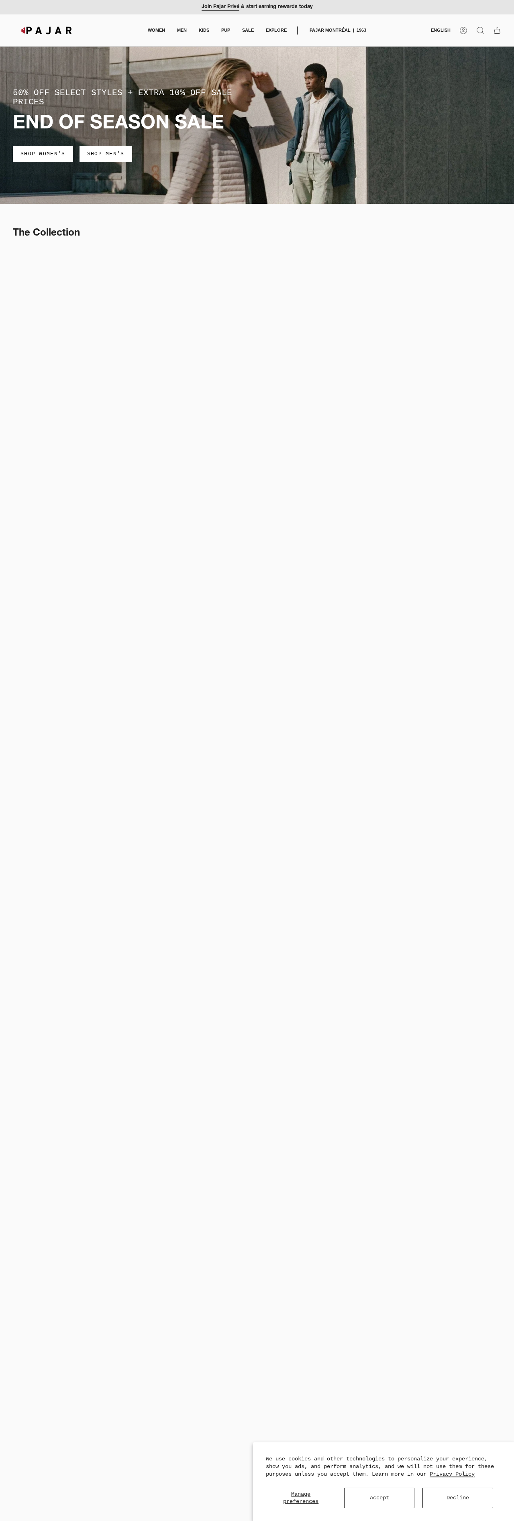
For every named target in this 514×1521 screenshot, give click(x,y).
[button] (156, 30)
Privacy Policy (452, 1474)
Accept (379, 1498)
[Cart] (497, 30)
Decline (458, 1498)
